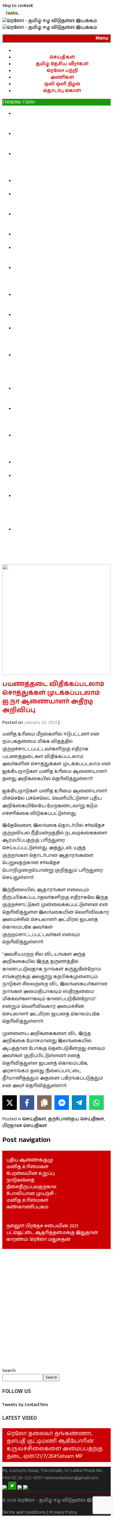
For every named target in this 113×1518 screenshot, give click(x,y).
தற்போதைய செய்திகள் (76, 1119)
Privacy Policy (63, 1512)
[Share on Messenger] (61, 1102)
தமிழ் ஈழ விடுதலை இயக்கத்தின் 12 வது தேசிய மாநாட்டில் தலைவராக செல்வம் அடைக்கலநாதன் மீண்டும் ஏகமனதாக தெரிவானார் (60, 338)
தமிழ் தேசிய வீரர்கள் (62, 64)
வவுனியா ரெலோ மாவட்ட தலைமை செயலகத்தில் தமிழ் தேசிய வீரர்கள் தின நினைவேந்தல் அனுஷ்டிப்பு (60, 201)
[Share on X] (9, 1102)
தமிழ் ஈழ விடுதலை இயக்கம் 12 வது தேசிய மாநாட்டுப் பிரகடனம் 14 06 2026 (58, 318)
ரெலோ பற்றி (62, 70)
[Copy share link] (44, 1102)
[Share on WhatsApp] (96, 1102)
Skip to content (17, 5)
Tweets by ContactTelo (25, 1404)
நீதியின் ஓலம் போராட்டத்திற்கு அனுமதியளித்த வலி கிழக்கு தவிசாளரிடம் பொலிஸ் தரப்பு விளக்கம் (60, 120)
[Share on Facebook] (27, 1102)
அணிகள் (62, 77)
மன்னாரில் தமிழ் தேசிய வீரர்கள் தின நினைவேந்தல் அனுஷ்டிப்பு (58, 237)
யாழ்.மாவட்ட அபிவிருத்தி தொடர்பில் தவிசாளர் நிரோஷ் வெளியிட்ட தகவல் (58, 465)
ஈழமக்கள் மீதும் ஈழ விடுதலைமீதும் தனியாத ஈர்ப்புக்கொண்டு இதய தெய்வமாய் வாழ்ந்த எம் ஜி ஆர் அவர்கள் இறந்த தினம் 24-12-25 (61, 445)
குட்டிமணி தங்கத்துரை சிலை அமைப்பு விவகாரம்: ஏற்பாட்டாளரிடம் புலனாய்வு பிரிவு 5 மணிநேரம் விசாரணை (60, 140)
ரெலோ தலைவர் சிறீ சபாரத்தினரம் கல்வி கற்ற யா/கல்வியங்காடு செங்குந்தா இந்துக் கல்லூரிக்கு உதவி (62, 301)
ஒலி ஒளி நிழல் (62, 84)
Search (9, 1370)
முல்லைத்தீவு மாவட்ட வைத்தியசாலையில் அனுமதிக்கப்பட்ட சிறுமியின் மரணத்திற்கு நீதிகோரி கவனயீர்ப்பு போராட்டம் (59, 418)
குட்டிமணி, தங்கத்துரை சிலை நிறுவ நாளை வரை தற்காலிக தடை (57, 184)
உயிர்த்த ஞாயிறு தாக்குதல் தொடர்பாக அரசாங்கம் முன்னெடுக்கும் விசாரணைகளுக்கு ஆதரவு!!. (61, 395)
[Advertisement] (56, 1308)
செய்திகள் (62, 57)
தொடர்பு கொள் (62, 90)
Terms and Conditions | (25, 1512)
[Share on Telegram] (79, 1102)
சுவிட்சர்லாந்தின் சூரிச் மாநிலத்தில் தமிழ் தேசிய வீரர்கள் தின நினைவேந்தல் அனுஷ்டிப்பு (62, 221)
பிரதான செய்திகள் (24, 1125)
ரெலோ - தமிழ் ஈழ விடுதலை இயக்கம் (63, 1500)
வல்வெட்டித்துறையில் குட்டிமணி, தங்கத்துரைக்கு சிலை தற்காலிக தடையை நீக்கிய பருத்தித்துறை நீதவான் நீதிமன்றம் (62, 163)
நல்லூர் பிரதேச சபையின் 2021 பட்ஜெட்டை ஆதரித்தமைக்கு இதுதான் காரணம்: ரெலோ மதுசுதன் (52, 1233)
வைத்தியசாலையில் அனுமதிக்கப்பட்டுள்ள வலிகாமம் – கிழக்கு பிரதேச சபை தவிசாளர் (54, 482)
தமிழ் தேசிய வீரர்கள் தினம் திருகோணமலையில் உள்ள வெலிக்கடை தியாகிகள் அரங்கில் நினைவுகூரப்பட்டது (62, 254)
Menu (102, 38)
